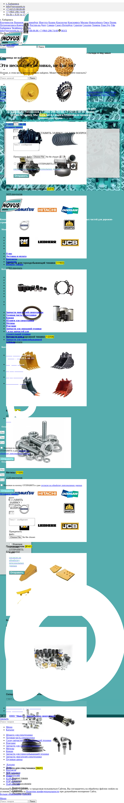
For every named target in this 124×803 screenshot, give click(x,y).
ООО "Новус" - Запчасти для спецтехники (32, 716)
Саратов (77, 25)
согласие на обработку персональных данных (61, 485)
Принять (26, 794)
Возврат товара (14, 248)
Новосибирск (96, 22)
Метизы (10, 288)
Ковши (10, 282)
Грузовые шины (15, 301)
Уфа (113, 25)
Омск (106, 22)
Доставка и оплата (16, 240)
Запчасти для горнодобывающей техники (24, 305)
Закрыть (4, 718)
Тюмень (96, 25)
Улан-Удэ (105, 25)
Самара (50, 25)
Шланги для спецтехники (20, 285)
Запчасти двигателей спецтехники (24, 277)
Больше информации (11, 794)
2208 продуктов (14, 120)
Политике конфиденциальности (42, 791)
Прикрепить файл (23, 156)
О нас (9, 237)
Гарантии (11, 245)
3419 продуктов (14, 194)
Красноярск (74, 22)
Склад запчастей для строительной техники (18, 297)
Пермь (113, 22)
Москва (84, 22)
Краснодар (61, 22)
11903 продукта (14, 268)
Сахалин (87, 25)
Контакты (11, 243)
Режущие (11, 291)
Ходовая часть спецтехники (21, 280)
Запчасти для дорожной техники (23, 293)
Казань (51, 22)
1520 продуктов (14, 477)
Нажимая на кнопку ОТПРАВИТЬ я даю (15, 451)
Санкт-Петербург (64, 25)
